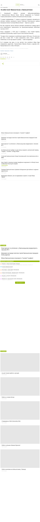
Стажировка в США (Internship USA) (11, 421)
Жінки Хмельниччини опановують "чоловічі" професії (15, 133)
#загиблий (2, 50)
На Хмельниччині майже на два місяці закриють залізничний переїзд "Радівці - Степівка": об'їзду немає (19, 150)
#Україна (11, 50)
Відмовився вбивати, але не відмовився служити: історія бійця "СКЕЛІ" (18, 176)
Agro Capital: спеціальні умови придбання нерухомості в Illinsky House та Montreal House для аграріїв (20, 163)
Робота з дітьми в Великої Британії (11, 445)
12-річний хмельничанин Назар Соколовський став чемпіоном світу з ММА (19, 156)
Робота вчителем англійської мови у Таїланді (14, 469)
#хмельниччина (7, 50)
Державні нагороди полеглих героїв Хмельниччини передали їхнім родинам (19, 138)
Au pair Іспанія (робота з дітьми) (10, 373)
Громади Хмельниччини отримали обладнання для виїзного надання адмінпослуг (19, 170)
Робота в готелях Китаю (8, 397)
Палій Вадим (5, 53)
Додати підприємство (20, 282)
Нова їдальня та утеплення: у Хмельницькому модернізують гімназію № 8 (19, 144)
